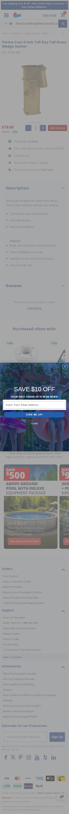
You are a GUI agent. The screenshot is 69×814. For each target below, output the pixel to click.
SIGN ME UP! (34, 415)
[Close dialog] (65, 366)
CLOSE (34, 424)
